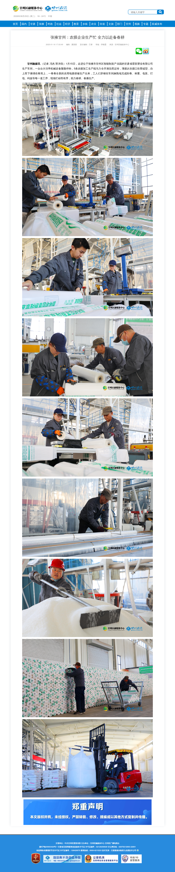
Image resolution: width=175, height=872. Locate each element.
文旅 (111, 24)
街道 (102, 24)
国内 (24, 24)
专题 (145, 24)
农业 (93, 24)
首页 (15, 24)
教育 (76, 24)
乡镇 (85, 24)
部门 (119, 24)
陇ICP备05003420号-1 (48, 846)
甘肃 (32, 24)
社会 (58, 24)
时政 (50, 24)
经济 (67, 24)
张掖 (41, 24)
